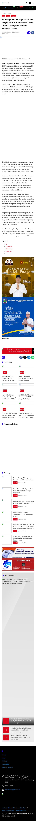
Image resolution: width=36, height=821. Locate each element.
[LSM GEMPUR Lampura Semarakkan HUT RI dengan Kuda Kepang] (26, 388)
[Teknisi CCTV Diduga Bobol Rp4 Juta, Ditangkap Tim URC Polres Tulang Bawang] (26, 407)
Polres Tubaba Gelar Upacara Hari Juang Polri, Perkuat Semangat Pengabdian (26, 379)
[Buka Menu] (30, 3)
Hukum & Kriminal (7, 767)
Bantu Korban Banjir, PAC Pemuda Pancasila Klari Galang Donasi (21, 729)
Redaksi (4, 808)
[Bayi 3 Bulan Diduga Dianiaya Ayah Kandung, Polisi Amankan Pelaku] (9, 388)
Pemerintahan (5, 764)
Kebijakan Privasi (21, 810)
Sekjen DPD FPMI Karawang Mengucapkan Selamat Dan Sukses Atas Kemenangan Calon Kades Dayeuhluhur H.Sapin (20, 736)
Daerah (8, 16)
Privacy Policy (12, 808)
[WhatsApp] (32, 357)
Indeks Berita (22, 808)
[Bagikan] (32, 32)
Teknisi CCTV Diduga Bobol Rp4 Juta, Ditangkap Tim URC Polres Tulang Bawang (26, 415)
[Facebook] (21, 357)
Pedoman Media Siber (8, 810)
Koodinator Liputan (6, 32)
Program (14, 16)
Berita (3, 16)
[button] (26, 3)
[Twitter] (25, 357)
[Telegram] (28, 357)
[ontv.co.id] (5, 3)
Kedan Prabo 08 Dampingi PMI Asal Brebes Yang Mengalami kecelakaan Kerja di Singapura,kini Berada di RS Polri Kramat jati (9, 415)
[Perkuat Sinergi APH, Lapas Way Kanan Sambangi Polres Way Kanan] (9, 370)
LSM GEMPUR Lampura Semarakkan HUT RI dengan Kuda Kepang (26, 397)
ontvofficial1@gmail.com (12, 789)
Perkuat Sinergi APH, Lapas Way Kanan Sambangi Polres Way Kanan (8, 379)
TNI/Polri (4, 761)
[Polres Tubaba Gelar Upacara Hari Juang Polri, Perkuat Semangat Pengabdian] (26, 370)
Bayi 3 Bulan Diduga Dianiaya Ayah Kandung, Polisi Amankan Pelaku (9, 397)
